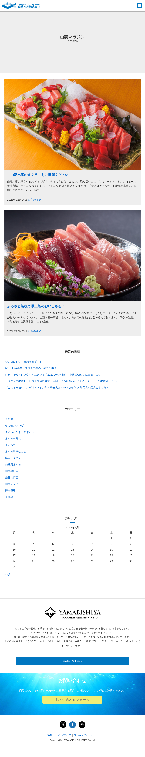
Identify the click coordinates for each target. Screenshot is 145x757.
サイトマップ (63, 735)
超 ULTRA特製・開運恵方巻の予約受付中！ (31, 368)
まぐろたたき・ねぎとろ (19, 432)
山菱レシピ (11, 483)
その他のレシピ (14, 425)
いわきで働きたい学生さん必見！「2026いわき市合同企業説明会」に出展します (53, 374)
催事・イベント (14, 457)
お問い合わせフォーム (72, 700)
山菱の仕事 (11, 470)
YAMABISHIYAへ (72, 661)
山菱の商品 (34, 199)
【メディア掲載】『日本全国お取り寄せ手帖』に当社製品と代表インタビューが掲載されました (62, 381)
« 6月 (7, 574)
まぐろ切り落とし (15, 451)
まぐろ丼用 (11, 445)
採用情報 (10, 490)
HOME (49, 735)
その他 (9, 419)
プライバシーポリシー (87, 735)
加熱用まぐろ (13, 464)
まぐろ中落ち (13, 438)
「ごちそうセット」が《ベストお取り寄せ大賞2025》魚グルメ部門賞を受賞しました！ (57, 387)
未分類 (9, 496)
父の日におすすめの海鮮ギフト (23, 361)
